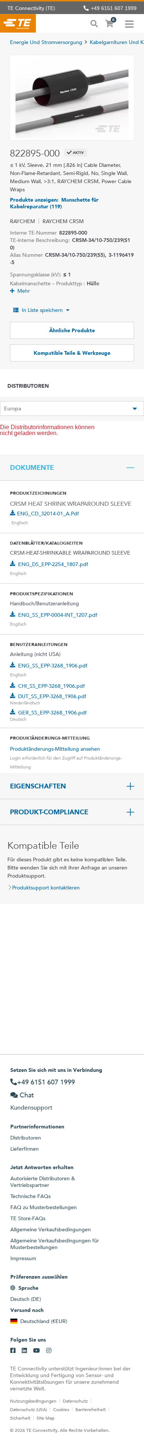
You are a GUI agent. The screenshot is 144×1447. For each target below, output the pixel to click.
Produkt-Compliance (49, 812)
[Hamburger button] (129, 23)
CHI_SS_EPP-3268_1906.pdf (51, 686)
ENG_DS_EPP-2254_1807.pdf (53, 564)
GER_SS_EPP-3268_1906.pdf (52, 712)
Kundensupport (31, 1107)
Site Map (45, 1418)
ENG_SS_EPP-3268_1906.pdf (53, 665)
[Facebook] (13, 1350)
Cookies (61, 1409)
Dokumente (32, 468)
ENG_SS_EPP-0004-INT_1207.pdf (57, 615)
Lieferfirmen (24, 1148)
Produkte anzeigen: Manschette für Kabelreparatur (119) (54, 203)
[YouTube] (36, 1350)
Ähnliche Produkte (72, 330)
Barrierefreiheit (90, 1409)
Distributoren (25, 1137)
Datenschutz (75, 1401)
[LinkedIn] (24, 1350)
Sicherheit (20, 1418)
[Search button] (94, 23)
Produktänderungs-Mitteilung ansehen (55, 749)
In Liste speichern (42, 310)
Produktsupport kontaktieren (46, 887)
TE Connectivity (18, 23)
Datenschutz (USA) (28, 1409)
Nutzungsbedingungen (33, 1401)
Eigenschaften (38, 786)
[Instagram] (48, 1350)
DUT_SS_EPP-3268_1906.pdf (52, 696)
